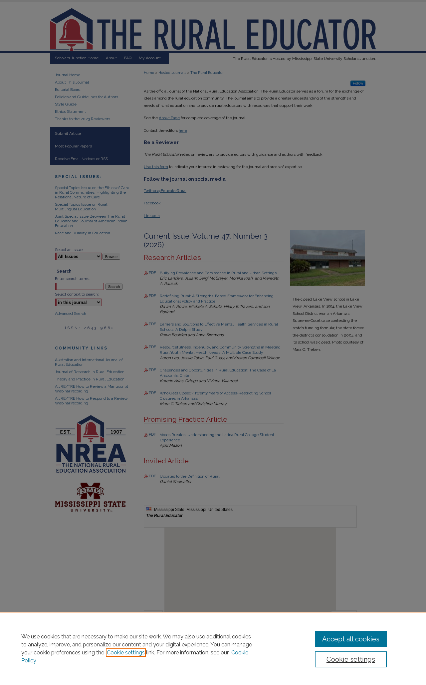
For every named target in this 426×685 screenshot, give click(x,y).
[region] (213, 648)
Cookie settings (126, 652)
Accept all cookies (350, 639)
